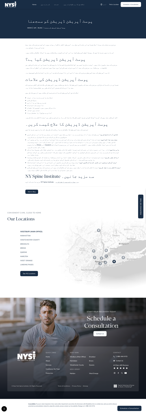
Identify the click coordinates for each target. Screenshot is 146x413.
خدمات (56, 4)
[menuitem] (114, 373)
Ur (35, 28)
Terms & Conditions (64, 386)
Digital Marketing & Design (126, 386)
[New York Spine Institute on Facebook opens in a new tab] (118, 373)
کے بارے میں (45, 4)
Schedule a (101, 320)
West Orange (26, 260)
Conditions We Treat (53, 369)
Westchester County (30, 240)
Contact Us (100, 334)
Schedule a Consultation (130, 4)
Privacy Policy (76, 386)
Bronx (23, 248)
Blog (40, 28)
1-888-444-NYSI (90, 406)
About (48, 361)
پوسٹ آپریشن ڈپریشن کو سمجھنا (54, 28)
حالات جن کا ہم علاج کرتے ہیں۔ (73, 4)
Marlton (24, 256)
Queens (23, 252)
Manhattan (25, 235)
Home (34, 4)
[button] (4, 409)
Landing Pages (26, 264)
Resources (49, 373)
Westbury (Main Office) (31, 231)
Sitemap (85, 386)
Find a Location (114, 4)
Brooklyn (24, 244)
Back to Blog (32, 192)
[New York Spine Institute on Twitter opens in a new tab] (122, 373)
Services (48, 365)
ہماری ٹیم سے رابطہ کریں (65, 182)
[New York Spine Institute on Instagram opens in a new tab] (114, 373)
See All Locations (29, 273)
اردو (104, 4)
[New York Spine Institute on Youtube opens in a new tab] (125, 373)
